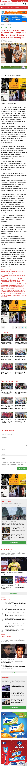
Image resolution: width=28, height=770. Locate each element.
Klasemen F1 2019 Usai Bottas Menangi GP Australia (7, 587)
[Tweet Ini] (16, 327)
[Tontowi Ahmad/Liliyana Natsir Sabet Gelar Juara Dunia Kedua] (21, 579)
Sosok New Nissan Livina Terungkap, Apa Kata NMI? (18, 694)
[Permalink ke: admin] (2, 40)
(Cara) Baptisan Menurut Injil (12, 630)
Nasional (8, 27)
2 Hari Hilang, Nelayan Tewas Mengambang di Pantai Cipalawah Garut (13, 667)
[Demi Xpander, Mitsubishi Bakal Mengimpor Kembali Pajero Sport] (6, 688)
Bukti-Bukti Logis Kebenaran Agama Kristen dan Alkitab (14, 625)
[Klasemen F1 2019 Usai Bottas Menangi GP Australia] (7, 580)
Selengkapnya (13, 542)
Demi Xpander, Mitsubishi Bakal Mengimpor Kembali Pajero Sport (18, 687)
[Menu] (2, 4)
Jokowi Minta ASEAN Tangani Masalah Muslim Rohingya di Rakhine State (18, 529)
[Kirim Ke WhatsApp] (25, 327)
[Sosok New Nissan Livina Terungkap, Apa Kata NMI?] (6, 695)
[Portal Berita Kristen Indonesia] (10, 4)
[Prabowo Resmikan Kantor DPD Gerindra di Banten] (6, 537)
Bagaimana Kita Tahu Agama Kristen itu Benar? (15, 620)
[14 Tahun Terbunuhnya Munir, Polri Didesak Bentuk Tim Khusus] (14, 651)
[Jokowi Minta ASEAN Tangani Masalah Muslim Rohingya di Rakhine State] (6, 530)
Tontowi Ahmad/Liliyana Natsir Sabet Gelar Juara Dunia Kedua (21, 586)
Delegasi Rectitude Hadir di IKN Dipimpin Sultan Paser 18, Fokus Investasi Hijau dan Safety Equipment (13, 523)
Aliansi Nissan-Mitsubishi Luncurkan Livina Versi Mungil (17, 701)
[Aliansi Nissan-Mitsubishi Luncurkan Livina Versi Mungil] (6, 702)
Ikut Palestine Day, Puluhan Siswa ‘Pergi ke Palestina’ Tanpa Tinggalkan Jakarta (12, 272)
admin (5, 40)
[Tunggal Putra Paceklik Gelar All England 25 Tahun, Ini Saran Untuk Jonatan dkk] (14, 564)
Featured (3, 27)
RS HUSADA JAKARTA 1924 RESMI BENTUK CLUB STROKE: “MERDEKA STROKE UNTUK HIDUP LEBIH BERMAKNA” (13, 295)
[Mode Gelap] (23, 4)
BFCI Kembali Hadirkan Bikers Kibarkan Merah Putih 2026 (13, 276)
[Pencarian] (26, 4)
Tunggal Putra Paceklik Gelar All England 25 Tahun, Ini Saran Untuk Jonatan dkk (12, 573)
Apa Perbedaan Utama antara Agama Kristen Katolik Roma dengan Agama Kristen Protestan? (15, 614)
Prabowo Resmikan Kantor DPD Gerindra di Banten (18, 536)
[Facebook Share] (13, 327)
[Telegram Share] (22, 327)
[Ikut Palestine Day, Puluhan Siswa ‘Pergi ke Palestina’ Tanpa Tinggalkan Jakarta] (7, 337)
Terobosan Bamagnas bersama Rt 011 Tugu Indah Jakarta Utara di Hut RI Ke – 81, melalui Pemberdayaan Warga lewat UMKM (12, 280)
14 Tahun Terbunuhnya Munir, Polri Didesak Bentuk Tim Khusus (12, 661)
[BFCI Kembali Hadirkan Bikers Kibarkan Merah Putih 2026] (21, 337)
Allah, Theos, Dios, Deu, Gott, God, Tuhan (15, 609)
